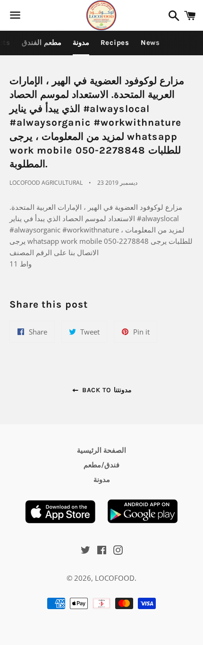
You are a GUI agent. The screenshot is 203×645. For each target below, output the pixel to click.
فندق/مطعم (101, 465)
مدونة (81, 42)
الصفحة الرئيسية (102, 450)
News (150, 42)
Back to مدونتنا (105, 390)
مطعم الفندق (41, 42)
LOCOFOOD (115, 578)
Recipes (115, 42)
